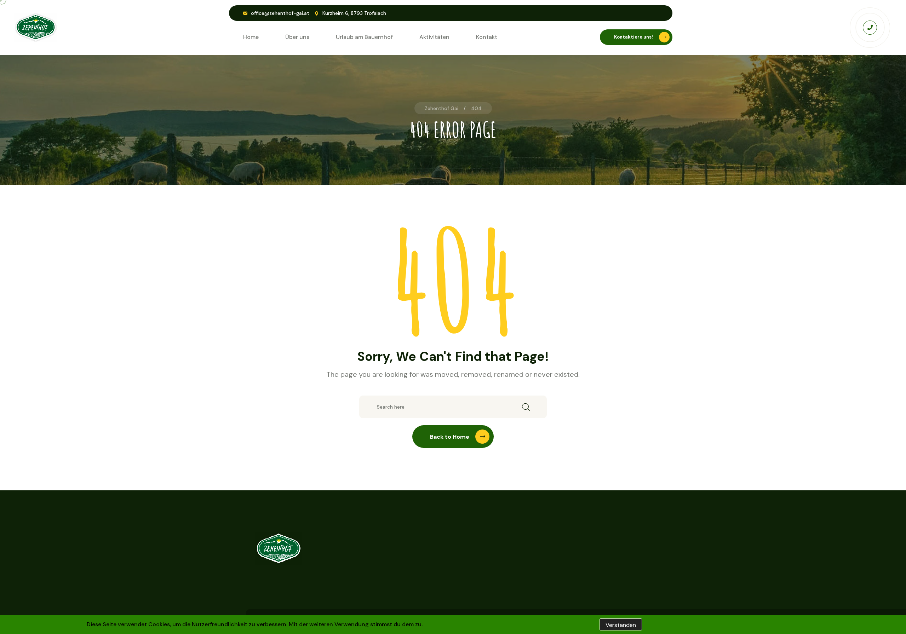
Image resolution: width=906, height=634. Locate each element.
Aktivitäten (434, 37)
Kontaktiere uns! (633, 37)
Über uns (297, 37)
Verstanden (621, 625)
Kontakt (486, 37)
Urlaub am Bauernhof (364, 37)
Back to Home (449, 436)
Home (251, 37)
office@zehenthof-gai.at (280, 13)
